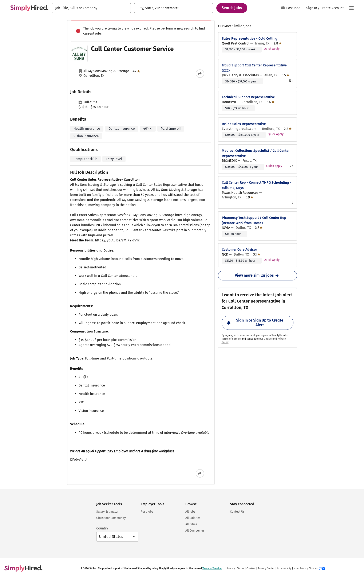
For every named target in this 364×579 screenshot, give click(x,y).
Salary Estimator (107, 511)
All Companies (195, 530)
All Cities (191, 524)
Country (102, 528)
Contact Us (237, 511)
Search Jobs (232, 7)
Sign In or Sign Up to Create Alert (259, 322)
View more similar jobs (254, 275)
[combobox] (91, 8)
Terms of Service (231, 338)
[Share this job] (200, 73)
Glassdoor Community (111, 518)
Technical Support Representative (248, 97)
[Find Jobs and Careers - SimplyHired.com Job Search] (29, 8)
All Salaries (193, 518)
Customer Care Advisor (239, 250)
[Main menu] (351, 8)
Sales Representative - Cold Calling (249, 38)
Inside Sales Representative (244, 124)
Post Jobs (293, 8)
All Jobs (190, 511)
